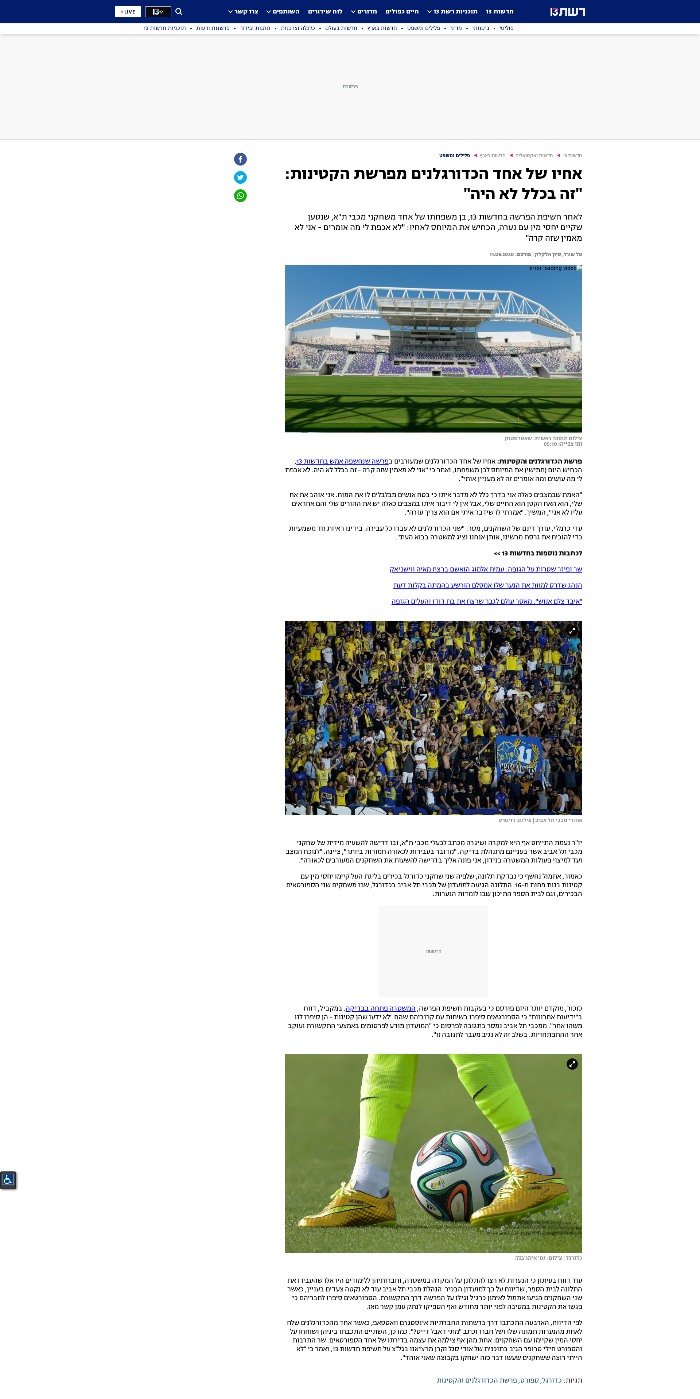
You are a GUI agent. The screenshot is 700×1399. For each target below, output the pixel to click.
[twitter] (240, 177)
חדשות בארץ (493, 156)
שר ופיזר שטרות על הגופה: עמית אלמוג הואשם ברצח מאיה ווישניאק (486, 569)
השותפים (286, 12)
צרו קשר (246, 12)
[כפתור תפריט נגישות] (8, 1179)
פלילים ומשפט (454, 156)
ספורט (529, 1380)
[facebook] (240, 159)
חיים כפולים (402, 12)
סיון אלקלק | (546, 254)
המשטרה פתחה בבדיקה (381, 1008)
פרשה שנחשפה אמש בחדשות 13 (342, 461)
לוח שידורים (325, 12)
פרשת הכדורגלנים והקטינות (477, 1380)
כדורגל (552, 1380)
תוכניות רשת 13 (455, 12)
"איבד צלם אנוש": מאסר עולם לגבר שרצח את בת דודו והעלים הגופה (487, 601)
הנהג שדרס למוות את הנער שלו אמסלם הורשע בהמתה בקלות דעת (487, 585)
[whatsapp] (240, 195)
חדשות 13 (500, 12)
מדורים (367, 12)
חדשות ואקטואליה (534, 156)
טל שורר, (571, 254)
